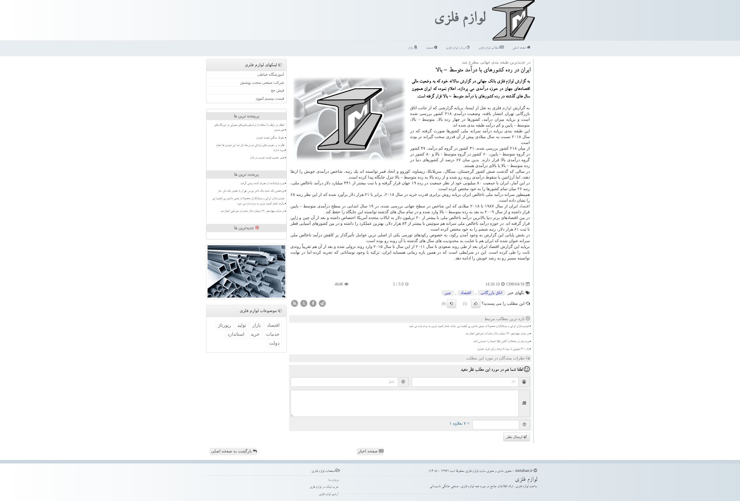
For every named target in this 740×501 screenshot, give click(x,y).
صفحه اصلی (520, 48)
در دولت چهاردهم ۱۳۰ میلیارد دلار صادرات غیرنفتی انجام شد (497, 334)
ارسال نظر (514, 437)
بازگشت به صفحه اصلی (232, 451)
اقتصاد (524, 206)
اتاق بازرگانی (491, 293)
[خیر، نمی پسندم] (451, 303)
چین (447, 293)
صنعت (430, 48)
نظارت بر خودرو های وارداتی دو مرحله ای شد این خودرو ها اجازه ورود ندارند (250, 148)
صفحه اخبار (368, 451)
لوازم (506, 108)
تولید (241, 325)
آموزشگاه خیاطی (270, 74)
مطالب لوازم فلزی (489, 48)
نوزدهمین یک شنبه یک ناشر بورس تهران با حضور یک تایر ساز (251, 191)
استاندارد (235, 334)
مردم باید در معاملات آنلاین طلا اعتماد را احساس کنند (501, 342)
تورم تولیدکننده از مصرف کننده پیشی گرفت (262, 183)
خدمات (273, 334)
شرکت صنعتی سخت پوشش (262, 82)
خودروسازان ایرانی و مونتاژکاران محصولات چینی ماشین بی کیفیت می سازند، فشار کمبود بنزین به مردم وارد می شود (469, 326)
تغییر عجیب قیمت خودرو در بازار (267, 158)
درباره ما (333, 480)
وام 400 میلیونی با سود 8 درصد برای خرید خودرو (503, 349)
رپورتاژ (224, 325)
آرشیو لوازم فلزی (328, 494)
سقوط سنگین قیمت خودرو (270, 138)
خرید (255, 334)
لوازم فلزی (459, 20)
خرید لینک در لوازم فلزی (324, 487)
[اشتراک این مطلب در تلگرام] (322, 303)
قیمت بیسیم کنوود (270, 98)
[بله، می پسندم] (475, 303)
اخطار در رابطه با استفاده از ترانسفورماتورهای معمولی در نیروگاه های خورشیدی (249, 128)
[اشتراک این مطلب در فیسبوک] (313, 303)
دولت (274, 343)
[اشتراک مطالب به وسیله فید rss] (295, 303)
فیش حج (277, 90)
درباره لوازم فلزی (456, 48)
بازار (411, 48)
